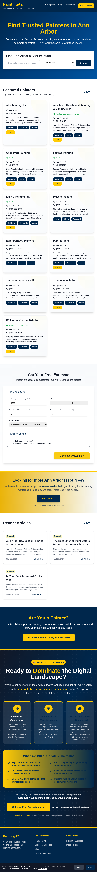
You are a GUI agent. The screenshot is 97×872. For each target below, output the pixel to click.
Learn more (42, 869)
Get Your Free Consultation (28, 807)
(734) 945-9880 (15, 333)
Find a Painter (41, 841)
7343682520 (61, 165)
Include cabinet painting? (23, 441)
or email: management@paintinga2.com (71, 807)
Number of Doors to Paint (19, 410)
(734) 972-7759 (62, 249)
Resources (70, 5)
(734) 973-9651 (15, 113)
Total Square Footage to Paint (21, 399)
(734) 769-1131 (15, 289)
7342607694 (14, 165)
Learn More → (48, 498)
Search (83, 63)
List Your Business (74, 841)
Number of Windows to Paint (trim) (64, 410)
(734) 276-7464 (15, 249)
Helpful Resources (43, 853)
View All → (89, 92)
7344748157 (61, 121)
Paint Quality (14, 421)
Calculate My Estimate (72, 455)
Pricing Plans (72, 845)
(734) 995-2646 (62, 205)
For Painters (86, 6)
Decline (79, 867)
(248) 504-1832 (62, 289)
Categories (50, 5)
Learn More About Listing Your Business (48, 637)
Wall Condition (55, 399)
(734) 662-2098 (15, 209)
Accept (90, 867)
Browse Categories (43, 845)
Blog (60, 5)
